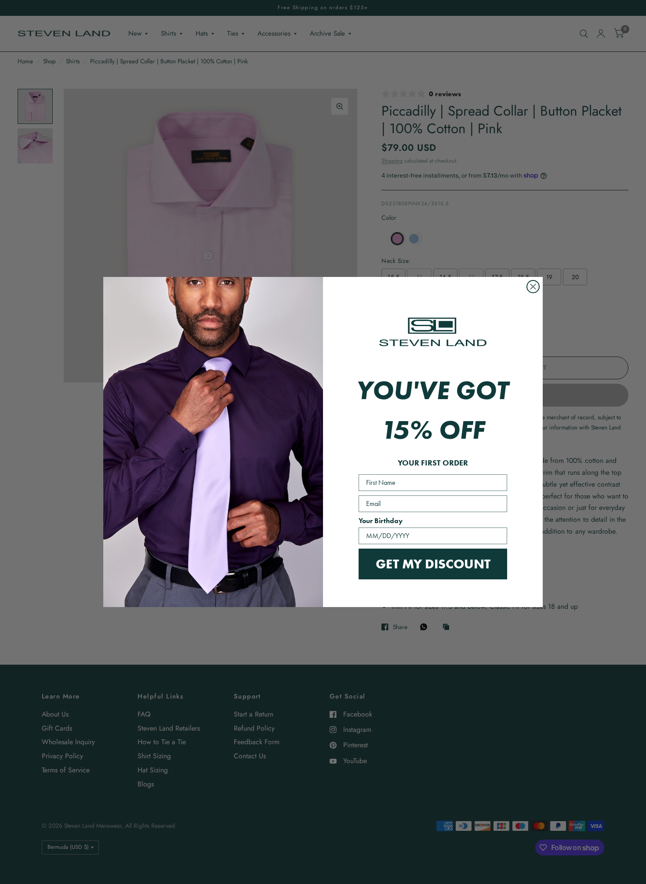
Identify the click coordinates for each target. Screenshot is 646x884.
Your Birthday (381, 521)
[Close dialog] (533, 286)
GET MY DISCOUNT (433, 564)
